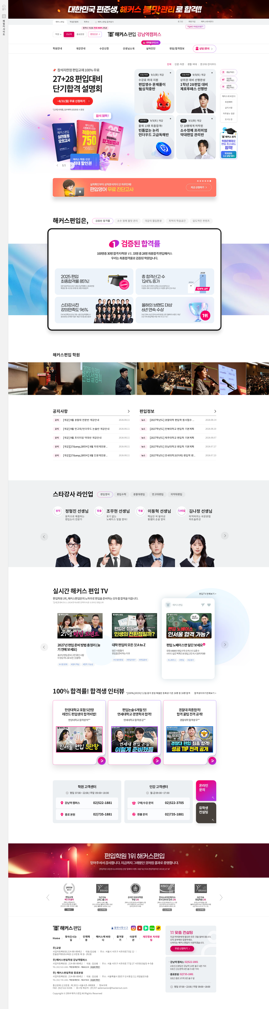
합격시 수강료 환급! (95, 28)
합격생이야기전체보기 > (205, 693)
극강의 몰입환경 (153, 221)
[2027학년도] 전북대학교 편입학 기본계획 (172, 429)
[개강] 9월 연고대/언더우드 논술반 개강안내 (86, 429)
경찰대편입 (139, 494)
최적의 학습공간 (177, 221)
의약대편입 (176, 494)
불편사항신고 (121, 927)
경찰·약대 (192, 64)
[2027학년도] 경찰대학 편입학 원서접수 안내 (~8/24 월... (173, 420)
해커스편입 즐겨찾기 (106, 22)
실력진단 (151, 48)
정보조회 (103, 985)
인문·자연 (179, 64)
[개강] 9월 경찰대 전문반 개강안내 (81, 420)
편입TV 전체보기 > (207, 594)
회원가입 (192, 22)
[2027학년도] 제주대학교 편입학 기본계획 (172, 437)
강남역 (69, 34)
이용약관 (133, 938)
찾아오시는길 (71, 938)
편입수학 (121, 494)
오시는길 (228, 119)
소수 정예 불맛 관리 (127, 221)
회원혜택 (228, 102)
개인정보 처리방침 (151, 938)
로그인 (180, 22)
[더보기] (129, 411)
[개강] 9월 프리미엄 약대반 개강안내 (82, 437)
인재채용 (86, 938)
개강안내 (80, 48)
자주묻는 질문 (229, 114)
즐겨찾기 (120, 938)
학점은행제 (74, 22)
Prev (59, 165)
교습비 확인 (94, 967)
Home (56, 938)
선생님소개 (128, 48)
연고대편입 (158, 494)
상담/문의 (204, 48)
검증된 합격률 (102, 221)
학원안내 (57, 48)
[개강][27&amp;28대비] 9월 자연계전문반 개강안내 (86, 446)
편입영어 (105, 494)
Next (70, 165)
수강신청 (104, 48)
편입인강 (94, 34)
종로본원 (80, 34)
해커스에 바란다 (207, 22)
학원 (57, 34)
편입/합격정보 (177, 48)
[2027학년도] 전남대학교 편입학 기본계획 (172, 446)
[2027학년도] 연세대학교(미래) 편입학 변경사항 (173, 455)
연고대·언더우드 (208, 64)
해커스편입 (60, 22)
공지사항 (228, 108)
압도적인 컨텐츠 (201, 221)
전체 (169, 64)
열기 (4, 22)
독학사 (86, 22)
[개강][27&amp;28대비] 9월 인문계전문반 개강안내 (86, 455)
